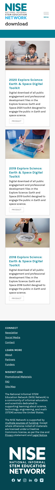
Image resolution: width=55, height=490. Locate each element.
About (8, 354)
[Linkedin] (30, 480)
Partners (10, 359)
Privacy (9, 435)
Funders (10, 364)
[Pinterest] (36, 480)
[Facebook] (13, 480)
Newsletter (11, 332)
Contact (10, 342)
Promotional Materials (18, 376)
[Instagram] (25, 480)
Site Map (10, 386)
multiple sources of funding (21, 423)
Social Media (12, 337)
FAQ (7, 381)
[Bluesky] (19, 480)
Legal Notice (39, 435)
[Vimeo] (41, 480)
